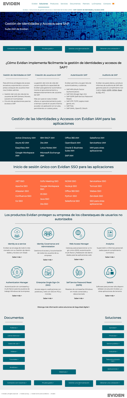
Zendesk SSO (96, 196)
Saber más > (17, 257)
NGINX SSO (70, 181)
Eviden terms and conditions (40, 393)
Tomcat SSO (96, 186)
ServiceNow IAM (98, 142)
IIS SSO (43, 194)
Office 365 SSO (72, 191)
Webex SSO (95, 191)
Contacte (107, 4)
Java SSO (44, 199)
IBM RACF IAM (47, 138)
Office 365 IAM (72, 138)
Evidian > (26, 10)
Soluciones (43, 4)
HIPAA (114, 90)
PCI (99, 92)
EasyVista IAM (22, 147)
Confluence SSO (23, 196)
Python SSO (71, 196)
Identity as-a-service (17, 244)
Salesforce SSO (72, 201)
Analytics (110, 244)
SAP (63, 67)
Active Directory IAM (25, 138)
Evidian (35, 4)
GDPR (109, 90)
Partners (86, 4)
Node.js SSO (71, 186)
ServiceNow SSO (98, 181)
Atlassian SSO (22, 191)
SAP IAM (69, 155)
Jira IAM (44, 142)
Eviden (53, 393)
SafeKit (110, 282)
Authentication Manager (17, 282)
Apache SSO (21, 186)
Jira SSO (44, 204)
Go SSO (19, 201)
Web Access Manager (79, 244)
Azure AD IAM (22, 142)
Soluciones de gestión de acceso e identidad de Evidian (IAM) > (51, 10)
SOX (104, 90)
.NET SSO (19, 181)
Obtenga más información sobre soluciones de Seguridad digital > (63, 307)
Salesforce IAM (97, 138)
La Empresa (96, 4)
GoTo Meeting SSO (49, 181)
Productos (54, 4)
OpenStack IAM (72, 142)
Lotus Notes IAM (48, 147)
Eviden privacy (25, 393)
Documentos (75, 4)
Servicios (64, 4)
